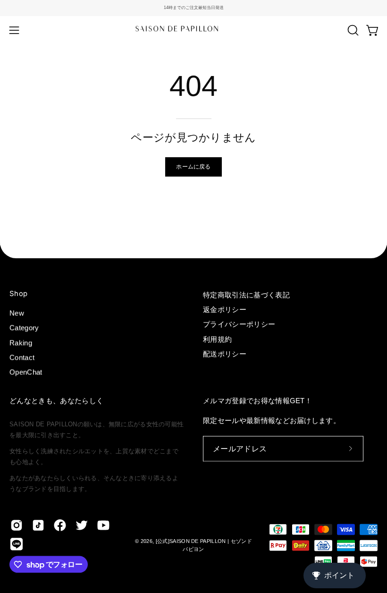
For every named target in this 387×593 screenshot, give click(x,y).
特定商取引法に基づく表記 (246, 295)
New (16, 313)
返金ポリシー (224, 309)
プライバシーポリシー (239, 325)
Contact (21, 358)
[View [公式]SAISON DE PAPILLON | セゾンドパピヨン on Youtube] (103, 525)
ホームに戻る (193, 166)
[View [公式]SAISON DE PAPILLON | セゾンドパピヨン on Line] (16, 544)
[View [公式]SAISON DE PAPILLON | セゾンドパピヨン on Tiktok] (38, 525)
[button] (352, 30)
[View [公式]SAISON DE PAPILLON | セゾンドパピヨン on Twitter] (82, 525)
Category (24, 328)
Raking (20, 343)
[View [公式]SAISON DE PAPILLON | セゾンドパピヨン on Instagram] (16, 525)
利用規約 (217, 339)
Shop (18, 293)
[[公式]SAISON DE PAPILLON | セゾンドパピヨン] (193, 30)
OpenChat (25, 372)
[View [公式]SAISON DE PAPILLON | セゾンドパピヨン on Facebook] (60, 525)
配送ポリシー (224, 354)
